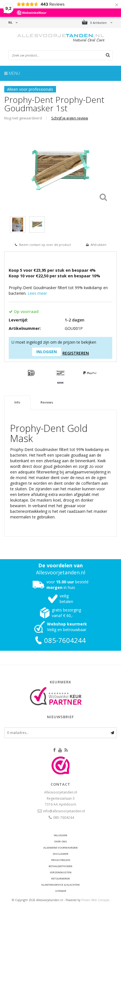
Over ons (60, 841)
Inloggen (60, 835)
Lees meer (37, 293)
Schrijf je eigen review (69, 118)
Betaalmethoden (60, 866)
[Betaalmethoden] (31, 373)
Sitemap (60, 891)
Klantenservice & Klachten (60, 885)
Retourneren (60, 878)
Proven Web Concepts (95, 900)
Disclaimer (60, 854)
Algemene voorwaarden (60, 847)
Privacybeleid (60, 860)
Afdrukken (98, 244)
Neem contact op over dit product (45, 244)
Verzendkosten (60, 872)
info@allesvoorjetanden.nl (64, 811)
